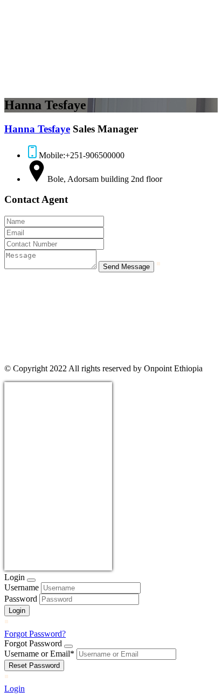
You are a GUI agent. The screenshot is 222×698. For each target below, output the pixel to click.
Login (14, 688)
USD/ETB (27, 564)
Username (21, 587)
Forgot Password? (35, 633)
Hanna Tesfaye (37, 129)
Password (20, 598)
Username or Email (39, 653)
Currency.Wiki (82, 564)
